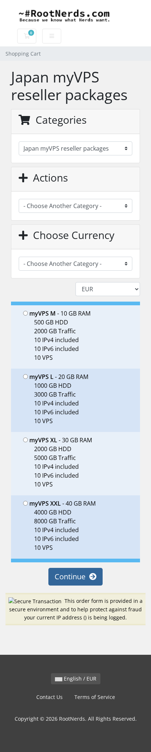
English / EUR (79, 678)
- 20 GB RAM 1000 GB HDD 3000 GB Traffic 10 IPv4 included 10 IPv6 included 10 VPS (58, 399)
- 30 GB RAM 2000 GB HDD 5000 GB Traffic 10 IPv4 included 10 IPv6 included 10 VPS (60, 462)
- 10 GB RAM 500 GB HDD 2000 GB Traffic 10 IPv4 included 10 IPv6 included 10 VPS (60, 335)
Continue (72, 576)
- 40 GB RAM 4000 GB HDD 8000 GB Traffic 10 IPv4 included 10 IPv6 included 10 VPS (62, 525)
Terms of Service (94, 696)
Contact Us (49, 696)
